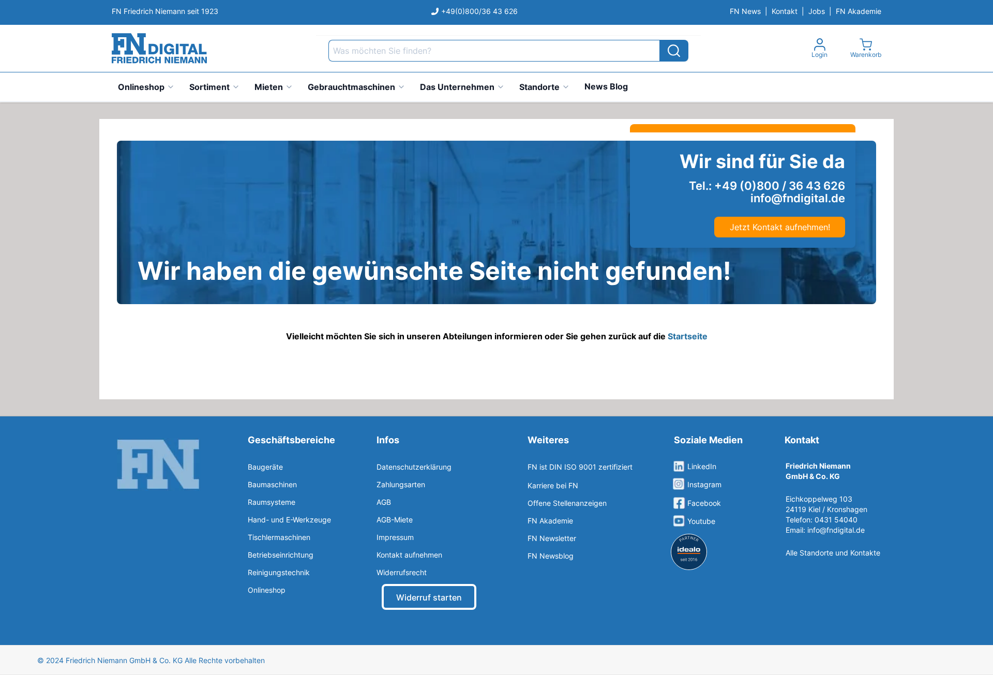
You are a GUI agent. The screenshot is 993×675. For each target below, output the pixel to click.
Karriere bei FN (553, 485)
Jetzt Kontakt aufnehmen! (780, 227)
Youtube (701, 521)
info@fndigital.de (836, 530)
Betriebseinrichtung (280, 554)
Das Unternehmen (457, 87)
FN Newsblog (551, 555)
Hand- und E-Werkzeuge (289, 519)
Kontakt (785, 11)
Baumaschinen (272, 484)
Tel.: (767, 185)
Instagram (704, 484)
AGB (384, 502)
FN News (745, 11)
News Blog (606, 86)
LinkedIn (701, 466)
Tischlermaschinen (279, 537)
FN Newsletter (552, 538)
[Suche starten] (673, 51)
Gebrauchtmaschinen (351, 87)
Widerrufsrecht (402, 572)
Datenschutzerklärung (414, 466)
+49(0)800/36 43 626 (479, 11)
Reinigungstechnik (279, 572)
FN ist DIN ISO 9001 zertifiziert (580, 466)
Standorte (539, 87)
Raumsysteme (271, 502)
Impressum (395, 537)
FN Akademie (858, 11)
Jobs (816, 11)
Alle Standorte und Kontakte (833, 552)
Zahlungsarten (401, 484)
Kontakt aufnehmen (409, 554)
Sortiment (209, 87)
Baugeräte (265, 466)
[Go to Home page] (159, 48)
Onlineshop (141, 87)
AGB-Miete (395, 519)
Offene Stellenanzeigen (567, 503)
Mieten (268, 87)
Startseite (688, 336)
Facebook (704, 503)
